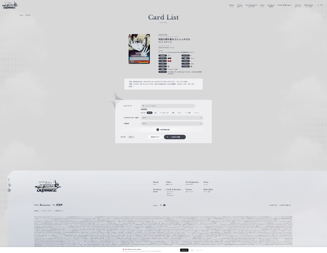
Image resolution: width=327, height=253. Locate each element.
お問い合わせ (274, 205)
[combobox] (172, 118)
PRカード (169, 193)
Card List (27, 15)
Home (21, 15)
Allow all (184, 250)
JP (318, 5)
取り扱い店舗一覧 (286, 205)
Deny (192, 250)
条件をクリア (155, 137)
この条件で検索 (175, 137)
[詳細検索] (144, 109)
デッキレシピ (170, 195)
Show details (199, 250)
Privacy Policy (157, 251)
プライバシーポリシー (46, 210)
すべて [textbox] (144, 118)
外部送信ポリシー (59, 210)
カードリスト (170, 191)
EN (322, 5)
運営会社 (36, 210)
